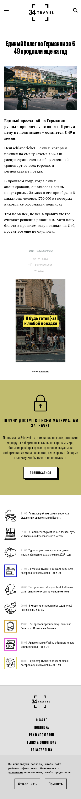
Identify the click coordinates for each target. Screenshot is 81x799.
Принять (56, 783)
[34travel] (41, 12)
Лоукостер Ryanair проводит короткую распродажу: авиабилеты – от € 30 (47, 571)
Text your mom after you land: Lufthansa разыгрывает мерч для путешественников (47, 589)
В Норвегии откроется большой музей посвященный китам (46, 607)
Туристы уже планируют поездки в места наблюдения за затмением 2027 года (46, 552)
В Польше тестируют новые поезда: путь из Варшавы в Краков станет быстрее (48, 534)
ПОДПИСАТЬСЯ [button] (40, 473)
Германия (44, 371)
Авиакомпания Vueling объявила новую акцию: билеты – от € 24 (47, 644)
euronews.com (44, 264)
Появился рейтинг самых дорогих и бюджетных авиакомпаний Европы (45, 515)
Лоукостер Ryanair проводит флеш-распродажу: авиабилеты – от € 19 (45, 663)
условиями (15, 772)
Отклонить (27, 783)
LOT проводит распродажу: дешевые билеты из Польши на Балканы (46, 626)
